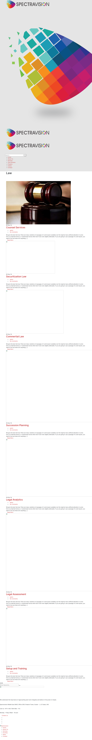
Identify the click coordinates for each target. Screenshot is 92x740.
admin (11, 230)
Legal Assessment (16, 594)
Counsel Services (15, 227)
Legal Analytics (14, 499)
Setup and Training (16, 668)
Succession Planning (17, 425)
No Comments (14, 232)
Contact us (5, 715)
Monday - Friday (4, 712)
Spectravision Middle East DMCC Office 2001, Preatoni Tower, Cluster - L (20, 704)
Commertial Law (15, 336)
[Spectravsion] (27, 6)
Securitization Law (16, 276)
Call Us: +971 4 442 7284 (7, 708)
